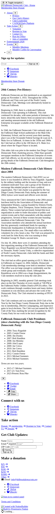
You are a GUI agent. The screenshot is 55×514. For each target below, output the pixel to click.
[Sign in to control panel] (12, 497)
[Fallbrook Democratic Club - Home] (18, 5)
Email (8, 444)
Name (3, 441)
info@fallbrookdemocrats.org (24, 479)
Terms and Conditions (11, 501)
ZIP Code (5, 447)
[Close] (3, 378)
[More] (15, 12)
